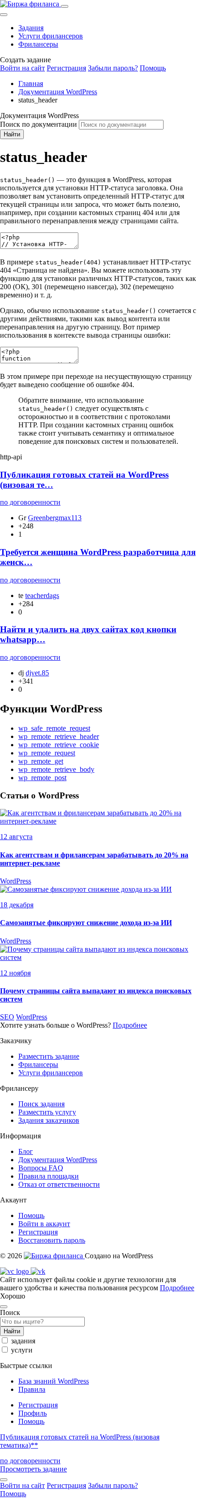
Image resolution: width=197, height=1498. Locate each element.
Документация (57, 1160)
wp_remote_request (46, 753)
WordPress (15, 881)
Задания (31, 28)
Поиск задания (41, 1104)
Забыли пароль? (113, 68)
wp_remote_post (42, 777)
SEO (7, 1017)
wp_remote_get (40, 761)
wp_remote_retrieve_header (58, 736)
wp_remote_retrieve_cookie (58, 745)
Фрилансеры (38, 44)
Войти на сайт (22, 68)
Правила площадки (48, 1176)
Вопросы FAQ (40, 1168)
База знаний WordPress (53, 1381)
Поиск (10, 1312)
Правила (31, 1389)
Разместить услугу (47, 1112)
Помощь (153, 68)
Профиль (32, 1413)
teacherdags (42, 595)
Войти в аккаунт (44, 1224)
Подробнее (130, 1025)
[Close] (3, 14)
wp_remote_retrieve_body (56, 769)
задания (23, 1341)
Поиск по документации (38, 124)
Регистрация (66, 68)
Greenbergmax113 (55, 518)
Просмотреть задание (33, 1469)
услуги (22, 1350)
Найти (12, 134)
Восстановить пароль (51, 1240)
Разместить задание (48, 1056)
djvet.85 (37, 673)
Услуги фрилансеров (50, 36)
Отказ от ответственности (59, 1184)
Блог (25, 1151)
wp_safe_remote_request (54, 728)
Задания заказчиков (48, 1120)
